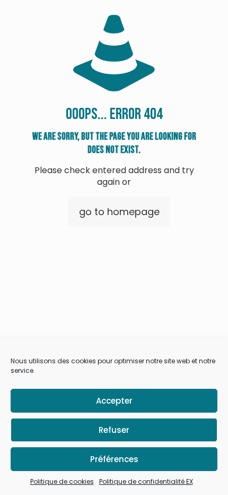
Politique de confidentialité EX (146, 481)
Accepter (114, 400)
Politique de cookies (62, 481)
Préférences (114, 459)
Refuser (114, 430)
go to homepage (119, 211)
